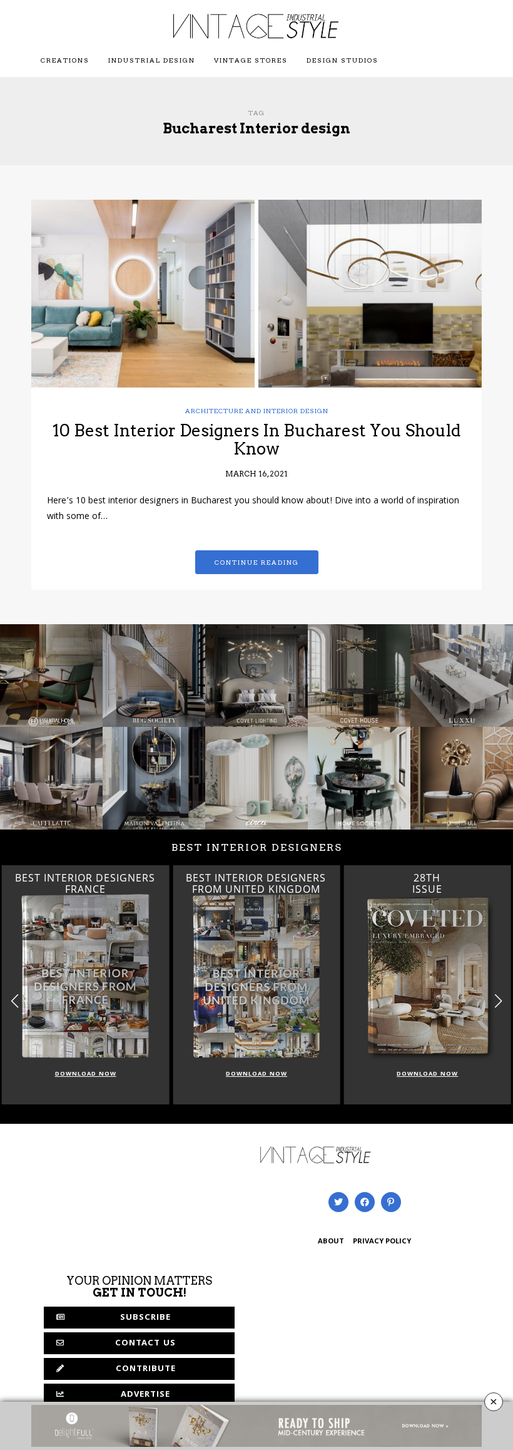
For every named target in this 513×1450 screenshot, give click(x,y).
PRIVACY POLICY (382, 1242)
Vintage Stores (251, 60)
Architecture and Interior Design (256, 410)
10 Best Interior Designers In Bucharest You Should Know (257, 439)
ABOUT (331, 1242)
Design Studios (342, 60)
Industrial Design (151, 60)
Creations (65, 60)
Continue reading (257, 562)
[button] (498, 1000)
